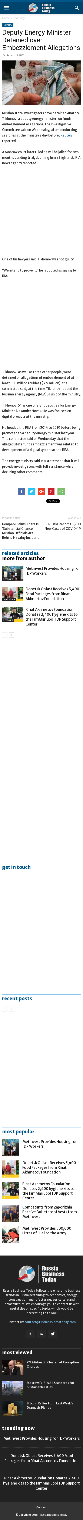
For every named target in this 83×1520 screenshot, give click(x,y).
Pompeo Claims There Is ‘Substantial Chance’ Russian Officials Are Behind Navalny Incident (20, 531)
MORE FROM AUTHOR (23, 558)
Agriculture (9, 599)
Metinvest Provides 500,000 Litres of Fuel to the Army (46, 1230)
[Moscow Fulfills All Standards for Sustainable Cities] (12, 1388)
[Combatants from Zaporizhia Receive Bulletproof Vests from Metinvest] (10, 1213)
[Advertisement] (41, 213)
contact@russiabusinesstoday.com (50, 1322)
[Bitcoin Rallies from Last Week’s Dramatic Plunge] (12, 1408)
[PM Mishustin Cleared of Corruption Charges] (12, 1367)
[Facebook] (30, 1334)
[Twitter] (53, 1334)
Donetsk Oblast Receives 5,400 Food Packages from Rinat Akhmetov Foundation (52, 594)
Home (6, 18)
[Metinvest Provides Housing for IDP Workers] (12, 573)
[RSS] (41, 1334)
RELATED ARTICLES (20, 553)
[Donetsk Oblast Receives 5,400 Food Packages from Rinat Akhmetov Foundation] (12, 594)
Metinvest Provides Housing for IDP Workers (41, 1438)
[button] (77, 8)
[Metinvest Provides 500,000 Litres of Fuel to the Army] (10, 1234)
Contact (41, 1507)
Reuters (66, 135)
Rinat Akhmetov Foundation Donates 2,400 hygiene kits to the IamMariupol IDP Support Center (52, 617)
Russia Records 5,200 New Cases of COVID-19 (63, 526)
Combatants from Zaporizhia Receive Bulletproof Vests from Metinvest (49, 1212)
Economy (19, 18)
